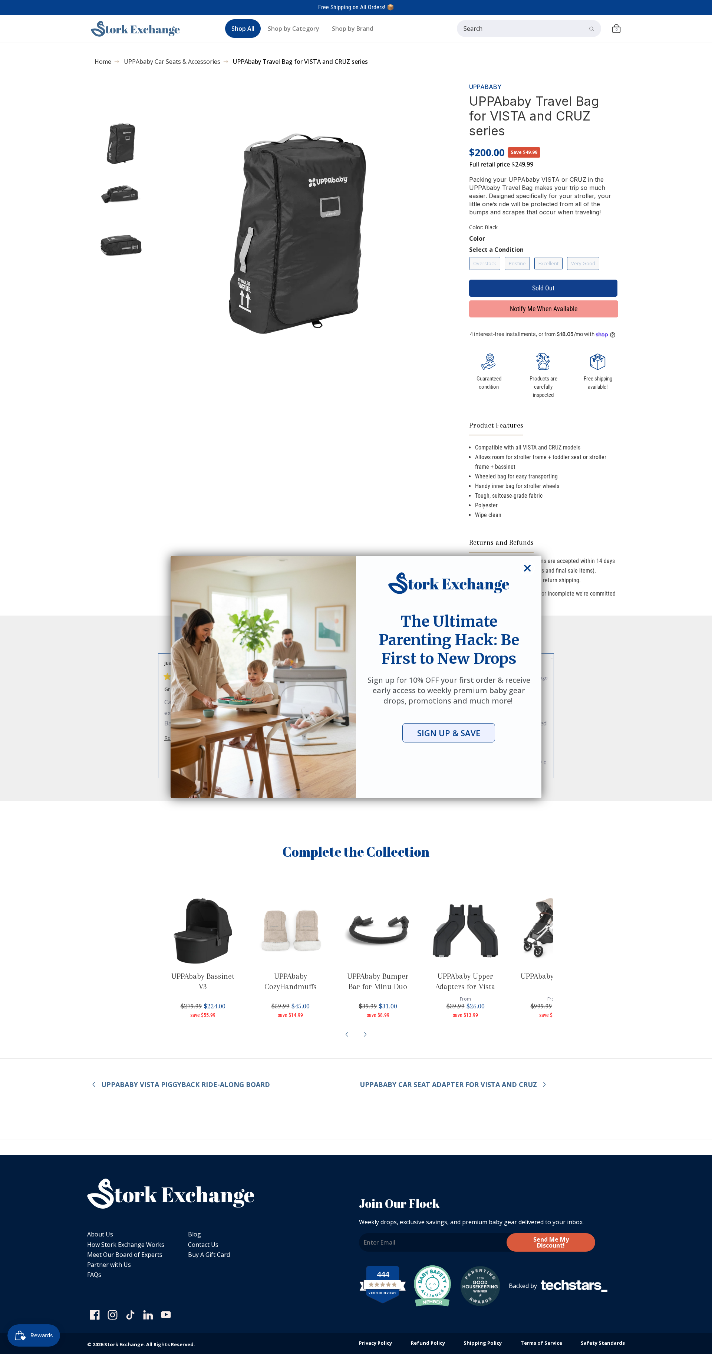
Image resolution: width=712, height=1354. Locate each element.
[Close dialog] (527, 568)
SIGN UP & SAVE (448, 732)
